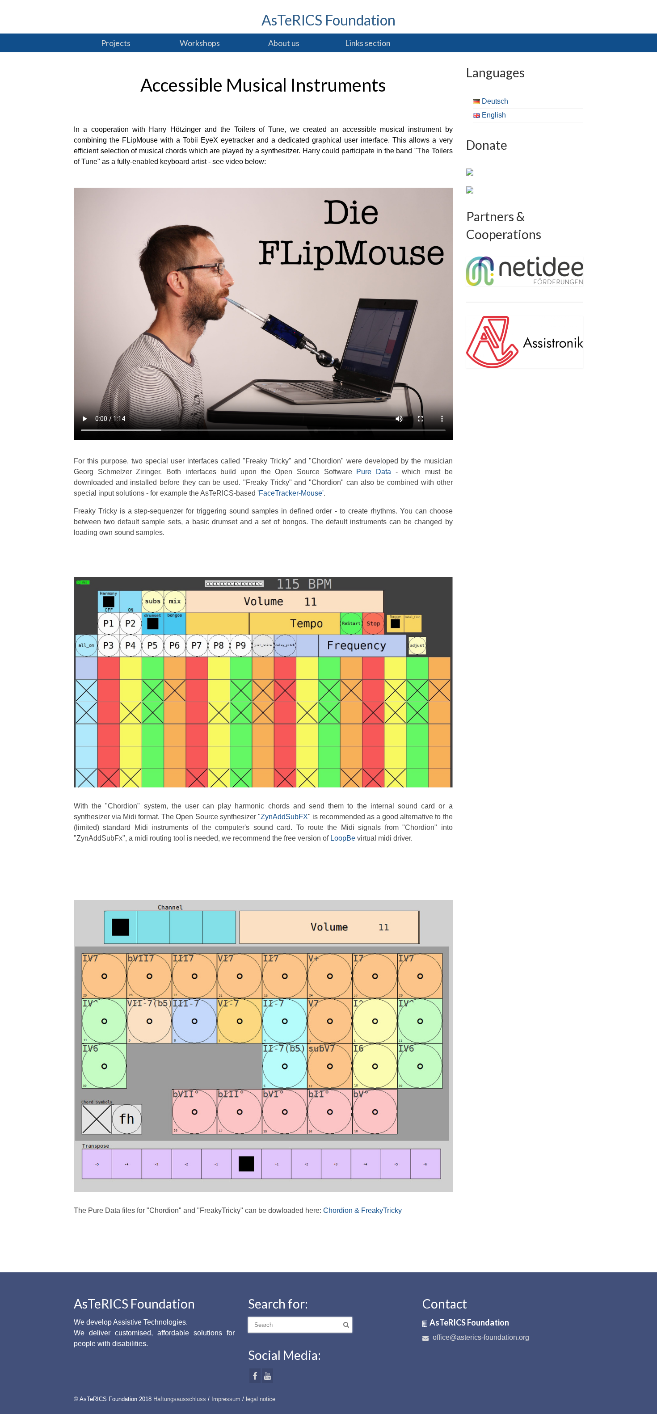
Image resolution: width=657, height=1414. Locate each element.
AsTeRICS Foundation (328, 20)
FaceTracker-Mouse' (291, 493)
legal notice (260, 1399)
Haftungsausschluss (179, 1399)
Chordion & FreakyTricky (362, 1210)
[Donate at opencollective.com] (469, 189)
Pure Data (373, 472)
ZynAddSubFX (284, 817)
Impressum (225, 1399)
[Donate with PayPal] (469, 171)
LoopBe (342, 838)
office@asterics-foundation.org (480, 1337)
